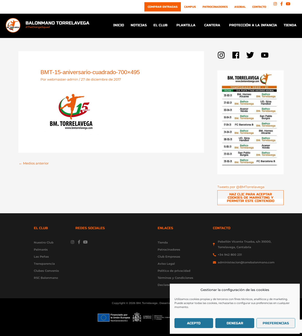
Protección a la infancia (253, 25)
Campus (190, 6)
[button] (161, 25)
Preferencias (276, 323)
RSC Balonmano (46, 277)
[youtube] (266, 55)
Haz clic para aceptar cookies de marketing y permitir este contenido (250, 197)
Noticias (139, 25)
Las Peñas (41, 256)
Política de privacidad (174, 270)
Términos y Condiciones (175, 277)
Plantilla (185, 25)
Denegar (235, 323)
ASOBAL (240, 6)
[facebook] (239, 55)
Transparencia (44, 263)
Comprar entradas (163, 6)
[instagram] (224, 55)
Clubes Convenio (46, 270)
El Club (160, 25)
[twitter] (253, 55)
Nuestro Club (44, 242)
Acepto (194, 323)
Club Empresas (169, 256)
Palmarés (41, 249)
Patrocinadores (215, 6)
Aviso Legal (166, 263)
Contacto (259, 6)
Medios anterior (34, 163)
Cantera (212, 25)
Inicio (118, 25)
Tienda (290, 25)
